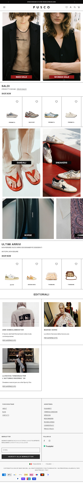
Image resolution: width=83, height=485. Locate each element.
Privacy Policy (49, 429)
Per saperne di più (9, 340)
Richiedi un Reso (49, 422)
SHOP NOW (6, 93)
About (4, 408)
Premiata (12, 122)
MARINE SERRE (50, 330)
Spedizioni (47, 415)
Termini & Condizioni (50, 412)
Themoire (51, 284)
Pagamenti (48, 408)
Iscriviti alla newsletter (21, 456)
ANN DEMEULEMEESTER (13, 330)
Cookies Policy (49, 425)
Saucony (32, 122)
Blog (4, 412)
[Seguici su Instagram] (49, 441)
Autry (12, 285)
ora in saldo (22, 89)
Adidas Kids (32, 284)
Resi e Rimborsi (48, 418)
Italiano (49, 464)
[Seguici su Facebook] (44, 441)
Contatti (5, 415)
